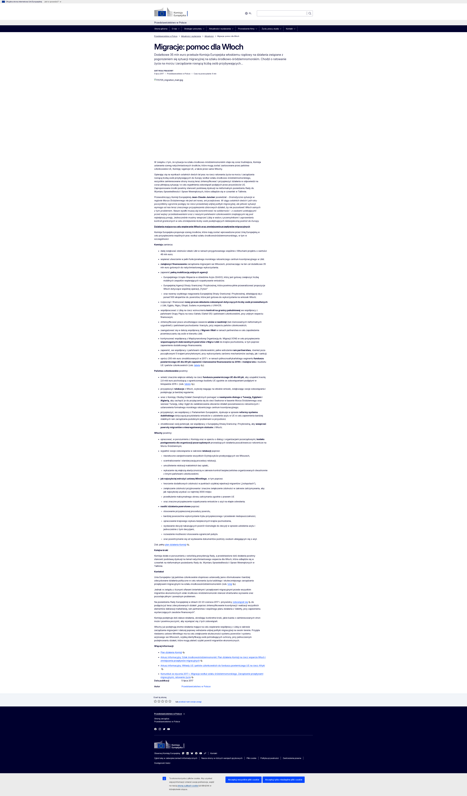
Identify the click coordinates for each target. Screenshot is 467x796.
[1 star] (155, 701)
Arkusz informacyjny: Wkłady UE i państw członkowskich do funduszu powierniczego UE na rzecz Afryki (213, 665)
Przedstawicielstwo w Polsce (165, 36)
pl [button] (250, 13)
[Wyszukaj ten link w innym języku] (202, 365)
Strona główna (160, 28)
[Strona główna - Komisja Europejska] (173, 12)
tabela (197, 365)
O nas (174, 28)
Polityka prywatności (269, 758)
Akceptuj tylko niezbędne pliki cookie (283, 779)
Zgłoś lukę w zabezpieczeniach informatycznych (175, 758)
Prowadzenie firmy (246, 28)
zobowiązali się (240, 602)
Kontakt (289, 28)
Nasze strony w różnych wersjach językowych (221, 758)
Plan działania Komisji (171, 652)
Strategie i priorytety (193, 28)
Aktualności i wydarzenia (220, 28)
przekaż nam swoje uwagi (190, 701)
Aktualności (209, 36)
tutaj (230, 584)
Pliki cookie (251, 758)
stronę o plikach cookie (188, 785)
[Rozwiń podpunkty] (179, 28)
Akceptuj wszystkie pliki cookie (243, 779)
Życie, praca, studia (270, 28)
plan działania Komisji (175, 544)
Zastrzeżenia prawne (292, 758)
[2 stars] (157, 701)
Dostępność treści (162, 763)
